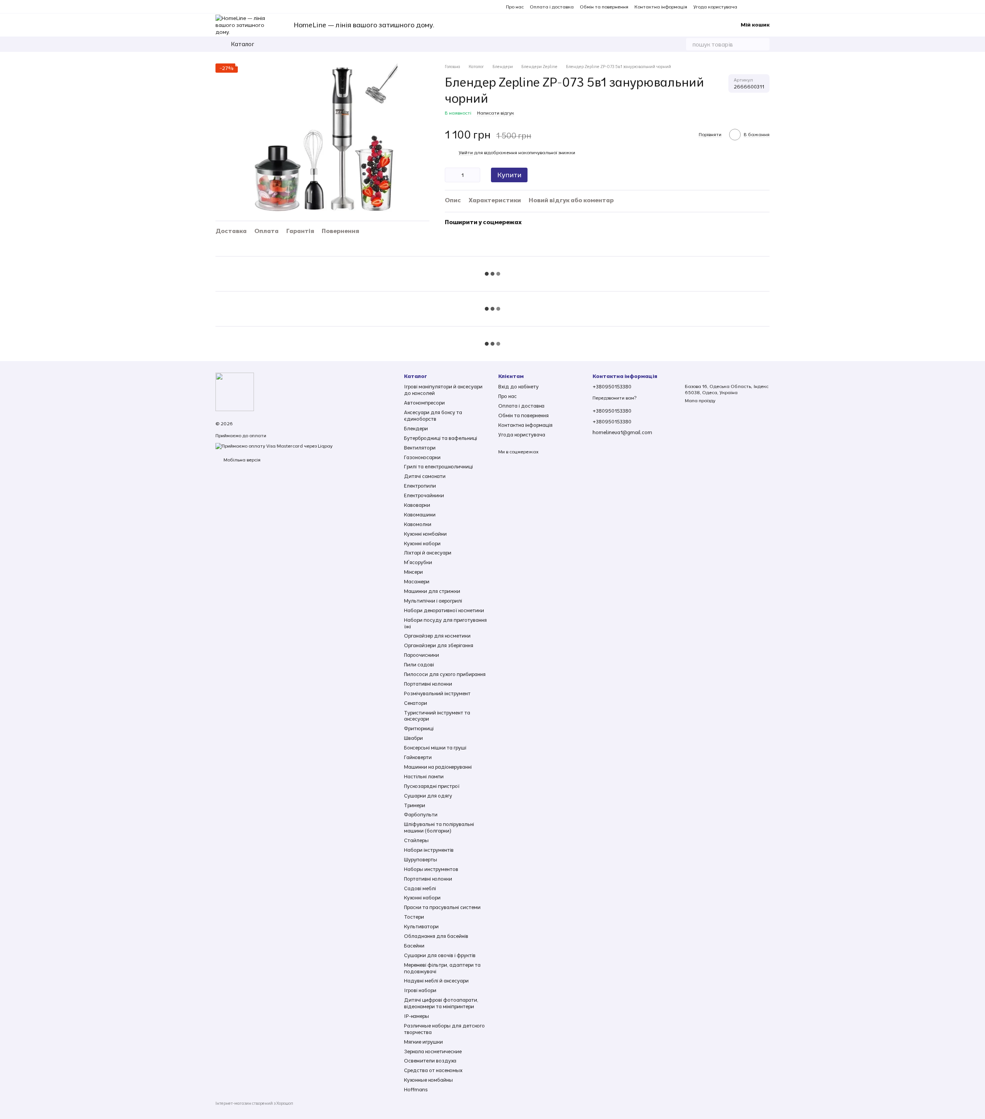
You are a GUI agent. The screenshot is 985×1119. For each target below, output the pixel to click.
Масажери (416, 581)
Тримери (414, 805)
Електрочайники (424, 495)
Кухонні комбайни (425, 534)
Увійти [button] (466, 152)
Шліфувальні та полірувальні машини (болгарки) (439, 827)
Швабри (413, 738)
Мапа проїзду (700, 400)
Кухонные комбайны (428, 1080)
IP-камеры (416, 1016)
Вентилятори (420, 448)
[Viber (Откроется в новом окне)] (766, 6)
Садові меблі (420, 888)
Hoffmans (416, 1089)
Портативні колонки (428, 684)
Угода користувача (715, 7)
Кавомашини (420, 514)
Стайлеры (416, 840)
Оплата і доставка (552, 7)
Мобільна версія (241, 460)
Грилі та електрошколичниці (438, 466)
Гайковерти (418, 757)
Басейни (414, 945)
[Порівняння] (682, 25)
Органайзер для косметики (437, 636)
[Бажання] (699, 25)
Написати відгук (495, 113)
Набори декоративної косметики (444, 610)
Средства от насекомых (433, 1070)
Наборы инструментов (431, 869)
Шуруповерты (420, 859)
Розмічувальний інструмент (437, 693)
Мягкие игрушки (423, 1042)
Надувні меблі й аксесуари (436, 980)
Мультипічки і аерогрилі (433, 601)
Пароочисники (421, 655)
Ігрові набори (420, 990)
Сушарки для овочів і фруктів (440, 955)
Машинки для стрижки (432, 591)
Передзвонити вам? (614, 398)
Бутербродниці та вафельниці (440, 438)
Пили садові (419, 664)
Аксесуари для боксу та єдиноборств (433, 415)
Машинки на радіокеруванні (438, 767)
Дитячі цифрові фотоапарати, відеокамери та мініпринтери (441, 1003)
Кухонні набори (422, 543)
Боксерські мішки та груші (435, 747)
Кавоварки (417, 505)
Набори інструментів (429, 850)
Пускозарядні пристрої (431, 786)
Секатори (415, 703)
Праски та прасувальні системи (442, 907)
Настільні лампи (424, 776)
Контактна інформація (660, 7)
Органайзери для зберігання (438, 645)
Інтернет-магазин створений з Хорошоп (254, 1103)
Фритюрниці (419, 728)
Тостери (414, 917)
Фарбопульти (420, 814)
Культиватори (421, 926)
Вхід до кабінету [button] (518, 386)
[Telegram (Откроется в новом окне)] (757, 6)
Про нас (515, 7)
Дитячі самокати (425, 476)
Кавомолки (417, 524)
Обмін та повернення (604, 7)
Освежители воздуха (430, 1060)
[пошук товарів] (763, 44)
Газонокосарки (422, 457)
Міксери (413, 572)
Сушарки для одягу (428, 796)
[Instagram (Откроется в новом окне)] (748, 6)
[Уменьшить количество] (450, 175)
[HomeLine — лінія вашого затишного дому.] (234, 391)
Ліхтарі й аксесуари (427, 553)
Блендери (416, 428)
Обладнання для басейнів (436, 936)
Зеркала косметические (433, 1051)
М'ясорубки (418, 562)
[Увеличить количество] (474, 175)
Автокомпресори (424, 403)
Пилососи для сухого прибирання (445, 674)
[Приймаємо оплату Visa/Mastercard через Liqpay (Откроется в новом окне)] (273, 445)
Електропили (420, 486)
